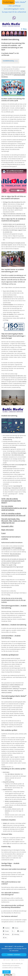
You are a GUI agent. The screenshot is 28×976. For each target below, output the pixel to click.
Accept (6, 972)
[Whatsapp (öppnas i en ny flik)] (14, 18)
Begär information (7, 530)
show (16, 60)
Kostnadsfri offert (7, 526)
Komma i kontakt (14, 954)
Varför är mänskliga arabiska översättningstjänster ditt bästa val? (13, 514)
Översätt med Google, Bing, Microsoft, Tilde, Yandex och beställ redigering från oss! (13, 521)
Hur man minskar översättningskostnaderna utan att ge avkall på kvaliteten (14, 508)
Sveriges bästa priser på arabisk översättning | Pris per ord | (13, 72)
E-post (3, 533)
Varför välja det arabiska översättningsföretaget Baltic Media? (11, 500)
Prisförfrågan (8, 2)
